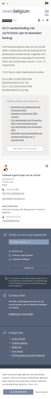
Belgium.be (17, 347)
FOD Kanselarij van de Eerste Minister (28, 355)
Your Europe (17, 351)
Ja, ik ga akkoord (18, 392)
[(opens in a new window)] (42, 20)
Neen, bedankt (41, 392)
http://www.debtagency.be (13, 193)
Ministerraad (17, 251)
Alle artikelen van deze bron (25, 149)
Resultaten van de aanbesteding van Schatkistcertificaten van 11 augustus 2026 (26, 136)
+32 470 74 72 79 (13, 217)
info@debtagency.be (11, 220)
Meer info (33, 384)
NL (3, 4)
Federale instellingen (21, 259)
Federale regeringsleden (22, 255)
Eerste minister (18, 339)
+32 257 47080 (12, 190)
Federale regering (19, 343)
